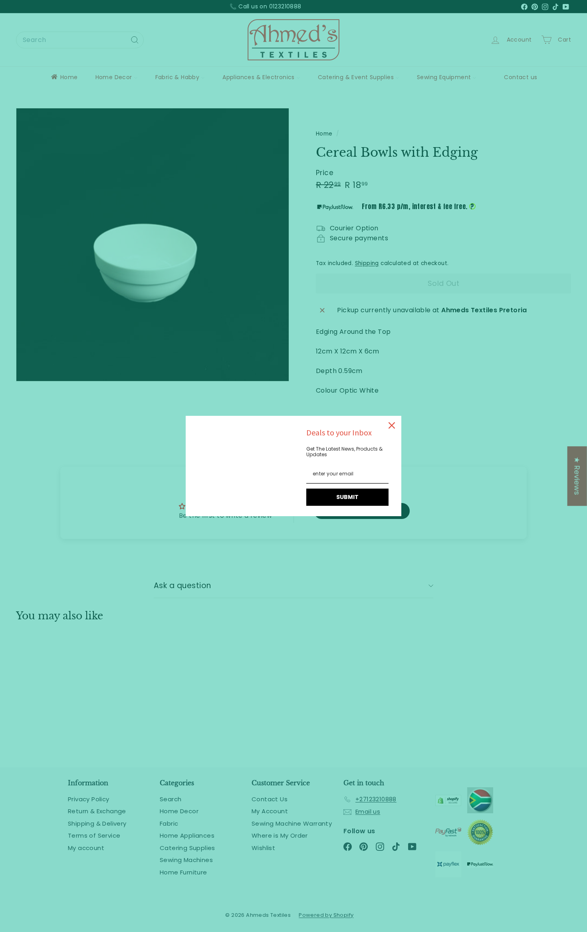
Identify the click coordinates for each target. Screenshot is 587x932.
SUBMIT (347, 497)
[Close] (391, 425)
